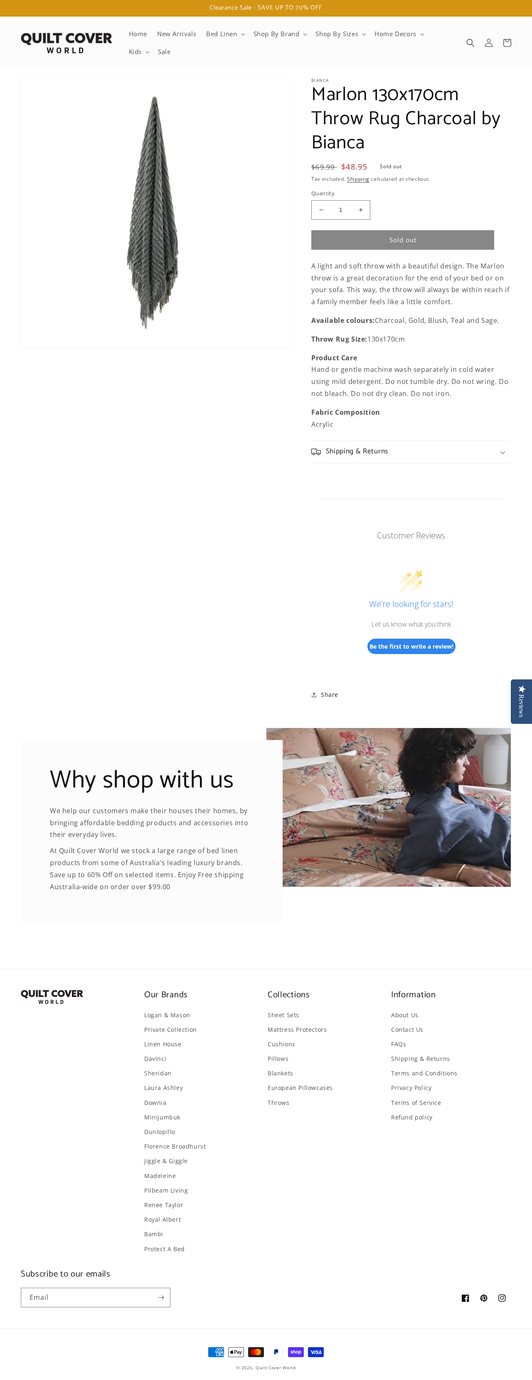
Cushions (282, 1044)
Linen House (163, 1044)
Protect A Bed (164, 1249)
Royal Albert (162, 1219)
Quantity (323, 193)
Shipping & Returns (420, 1059)
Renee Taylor (163, 1205)
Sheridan (158, 1073)
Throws (279, 1103)
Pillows (278, 1059)
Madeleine (160, 1176)
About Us (405, 1015)
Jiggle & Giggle (166, 1161)
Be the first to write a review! (411, 646)
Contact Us (407, 1029)
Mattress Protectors (297, 1029)
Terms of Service (416, 1103)
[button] (224, 34)
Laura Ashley (163, 1088)
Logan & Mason (167, 1015)
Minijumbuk (162, 1117)
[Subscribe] (161, 1297)
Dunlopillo (159, 1132)
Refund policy (412, 1117)
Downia (155, 1103)
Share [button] (329, 695)
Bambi (153, 1234)
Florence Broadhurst (175, 1146)
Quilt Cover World (276, 1367)
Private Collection (170, 1029)
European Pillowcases (300, 1088)
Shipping (358, 178)
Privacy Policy (411, 1088)
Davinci (155, 1059)
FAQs (398, 1044)
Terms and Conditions (424, 1073)
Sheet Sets (283, 1015)
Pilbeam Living (166, 1190)
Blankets (280, 1073)
